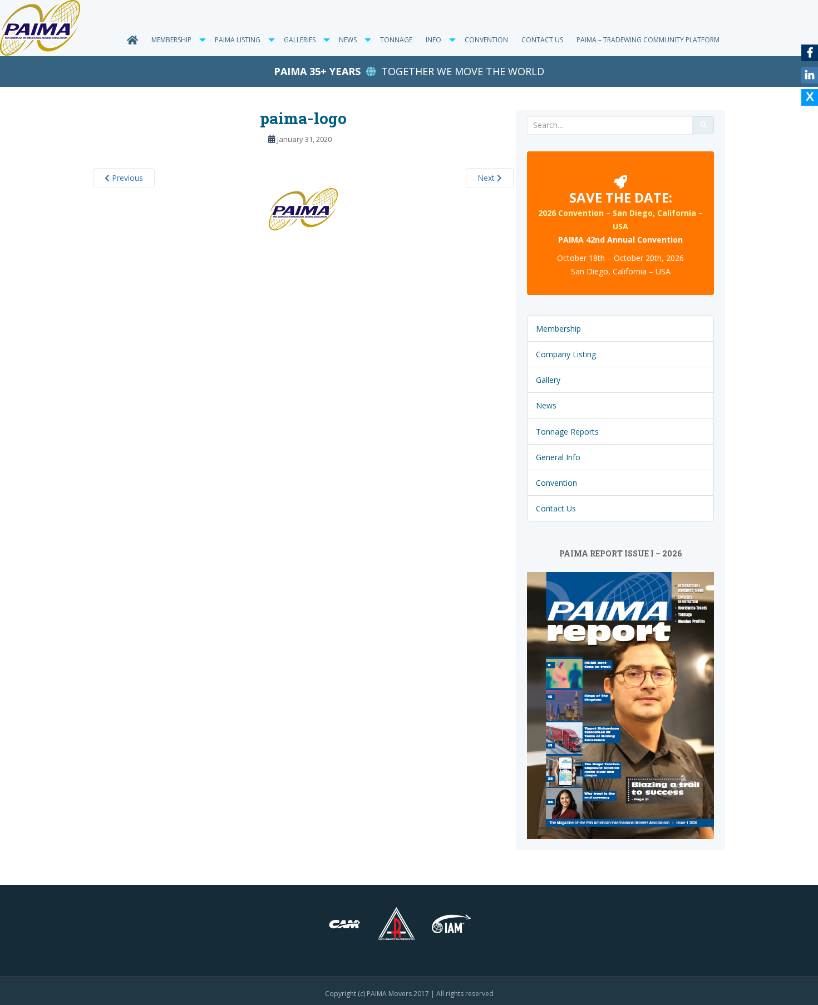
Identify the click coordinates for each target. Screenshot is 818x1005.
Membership (171, 40)
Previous (126, 178)
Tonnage (396, 40)
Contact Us (542, 40)
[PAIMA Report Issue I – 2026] (620, 704)
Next (487, 178)
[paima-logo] (303, 208)
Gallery (548, 380)
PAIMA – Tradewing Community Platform (648, 40)
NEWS (348, 40)
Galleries (300, 40)
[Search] (703, 125)
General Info (558, 457)
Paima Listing (237, 40)
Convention (486, 40)
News (546, 405)
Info (433, 40)
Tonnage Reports (567, 431)
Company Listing (566, 354)
